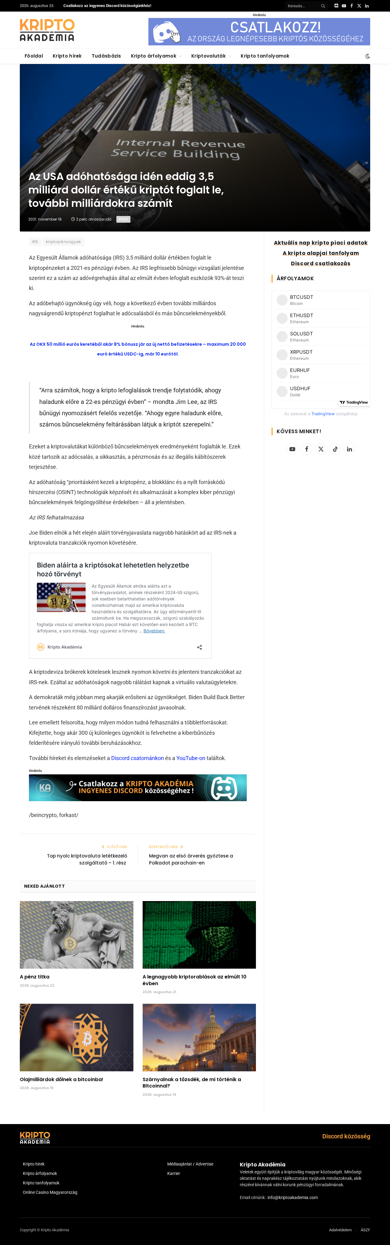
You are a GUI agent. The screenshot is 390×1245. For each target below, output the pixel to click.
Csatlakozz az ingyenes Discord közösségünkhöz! (107, 5)
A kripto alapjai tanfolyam (321, 253)
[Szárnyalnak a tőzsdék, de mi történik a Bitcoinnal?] (199, 1037)
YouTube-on (190, 758)
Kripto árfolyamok (153, 56)
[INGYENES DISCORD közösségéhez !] (137, 799)
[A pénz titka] (76, 935)
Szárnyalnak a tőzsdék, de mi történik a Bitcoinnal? (192, 1083)
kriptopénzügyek (63, 242)
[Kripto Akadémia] (47, 30)
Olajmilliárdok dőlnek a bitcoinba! (61, 1079)
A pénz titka (34, 977)
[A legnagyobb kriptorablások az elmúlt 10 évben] (199, 935)
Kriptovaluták (208, 56)
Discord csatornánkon (137, 758)
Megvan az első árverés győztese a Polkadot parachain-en (191, 859)
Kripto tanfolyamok (265, 56)
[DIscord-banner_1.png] (259, 44)
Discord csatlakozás (320, 263)
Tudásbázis (106, 56)
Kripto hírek (67, 56)
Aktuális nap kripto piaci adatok (320, 242)
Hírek (123, 219)
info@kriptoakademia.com (293, 1197)
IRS (35, 242)
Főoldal (34, 56)
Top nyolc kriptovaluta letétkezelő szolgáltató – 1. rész (87, 859)
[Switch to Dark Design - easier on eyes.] (367, 56)
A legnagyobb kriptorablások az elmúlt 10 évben (194, 980)
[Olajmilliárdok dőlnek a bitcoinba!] (76, 1037)
